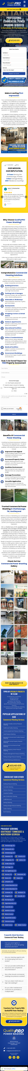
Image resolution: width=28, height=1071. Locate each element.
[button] (2, 195)
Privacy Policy (14, 1051)
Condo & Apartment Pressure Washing (13, 727)
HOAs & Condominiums (14, 334)
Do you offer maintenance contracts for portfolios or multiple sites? (13, 986)
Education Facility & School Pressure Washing (12, 721)
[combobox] (14, 70)
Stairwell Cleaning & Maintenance (11, 756)
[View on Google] (5, 189)
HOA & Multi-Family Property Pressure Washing (12, 738)
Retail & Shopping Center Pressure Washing (12, 747)
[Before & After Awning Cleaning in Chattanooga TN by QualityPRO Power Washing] (7, 641)
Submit (14, 411)
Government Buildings (13, 350)
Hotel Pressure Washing (9, 731)
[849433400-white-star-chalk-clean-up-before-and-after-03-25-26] (20, 655)
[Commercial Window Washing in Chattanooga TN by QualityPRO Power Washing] (20, 600)
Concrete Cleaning (8, 783)
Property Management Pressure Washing (13, 750)
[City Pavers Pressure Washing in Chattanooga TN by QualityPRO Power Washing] (20, 573)
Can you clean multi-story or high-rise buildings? (14, 978)
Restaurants (10, 302)
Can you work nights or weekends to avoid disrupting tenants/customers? (14, 941)
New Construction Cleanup (10, 793)
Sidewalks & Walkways (14, 296)
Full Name (5, 52)
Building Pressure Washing (10, 780)
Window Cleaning (7, 786)
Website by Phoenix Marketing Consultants (17, 1065)
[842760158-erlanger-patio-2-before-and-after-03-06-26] (13, 668)
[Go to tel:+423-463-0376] (15, 1045)
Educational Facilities (13, 325)
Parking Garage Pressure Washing (12, 753)
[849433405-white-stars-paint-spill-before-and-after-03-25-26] (20, 421)
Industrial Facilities (8, 790)
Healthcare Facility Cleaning (10, 724)
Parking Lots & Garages (14, 290)
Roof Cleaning (7, 808)
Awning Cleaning (7, 799)
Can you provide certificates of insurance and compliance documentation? (15, 964)
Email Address (6, 57)
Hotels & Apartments (13, 318)
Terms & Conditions (14, 1050)
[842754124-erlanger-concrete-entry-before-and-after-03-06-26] (20, 641)
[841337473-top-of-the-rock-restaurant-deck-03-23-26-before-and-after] (7, 655)
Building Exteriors (11, 282)
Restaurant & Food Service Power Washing (11, 742)
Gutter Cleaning (7, 805)
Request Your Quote (14, 73)
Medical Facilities (11, 344)
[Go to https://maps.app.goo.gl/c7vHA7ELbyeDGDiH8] (14, 1037)
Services (5, 67)
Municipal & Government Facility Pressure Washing (14, 734)
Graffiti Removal (7, 796)
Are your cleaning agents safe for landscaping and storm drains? (14, 956)
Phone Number (7, 62)
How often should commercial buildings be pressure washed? (15, 972)
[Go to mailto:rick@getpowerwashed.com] (15, 1047)
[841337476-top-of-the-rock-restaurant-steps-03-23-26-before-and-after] (7, 421)
